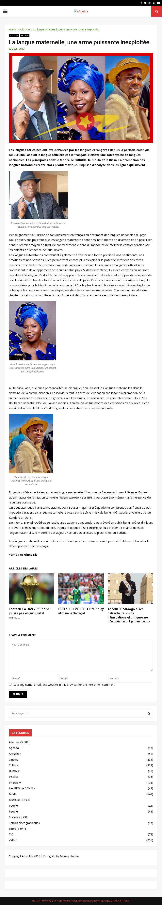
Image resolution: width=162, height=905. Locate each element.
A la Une (14, 35)
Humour (14, 771)
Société (24, 35)
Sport (12, 829)
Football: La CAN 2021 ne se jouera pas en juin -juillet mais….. (29, 613)
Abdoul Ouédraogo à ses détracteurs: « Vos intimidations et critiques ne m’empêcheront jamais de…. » (129, 615)
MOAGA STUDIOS (120, 901)
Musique (14, 800)
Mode (12, 794)
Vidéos (13, 840)
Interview (15, 782)
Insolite (13, 777)
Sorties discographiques (24, 823)
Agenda (14, 748)
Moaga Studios (69, 856)
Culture (13, 765)
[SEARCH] (149, 713)
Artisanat (15, 754)
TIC (11, 834)
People (13, 805)
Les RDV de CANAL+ (22, 788)
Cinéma (14, 759)
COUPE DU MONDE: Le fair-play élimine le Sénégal (81, 611)
